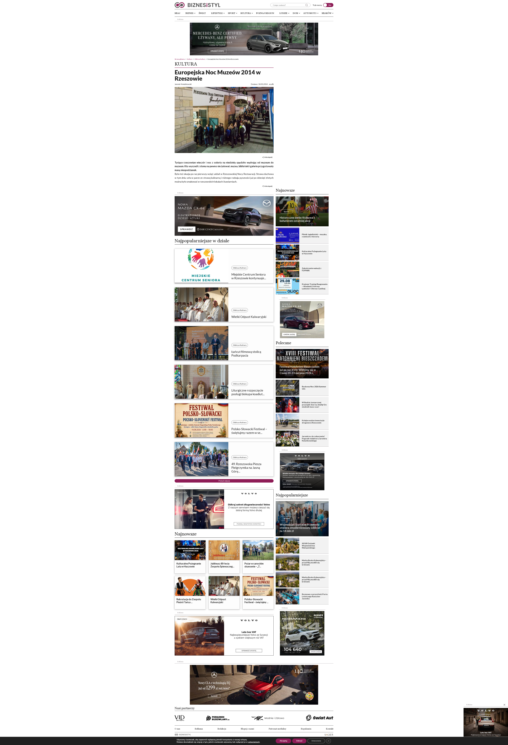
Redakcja (221, 729)
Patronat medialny (277, 729)
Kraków (326, 13)
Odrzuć (299, 741)
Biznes (189, 13)
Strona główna (180, 59)
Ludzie (283, 13)
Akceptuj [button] (283, 741)
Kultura (246, 13)
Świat (202, 13)
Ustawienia (316, 741)
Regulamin (306, 729)
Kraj (177, 13)
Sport (231, 13)
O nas (177, 729)
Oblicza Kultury (199, 59)
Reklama (199, 729)
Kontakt (329, 729)
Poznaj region (265, 13)
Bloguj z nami (247, 729)
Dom (295, 13)
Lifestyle (217, 13)
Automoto (309, 13)
